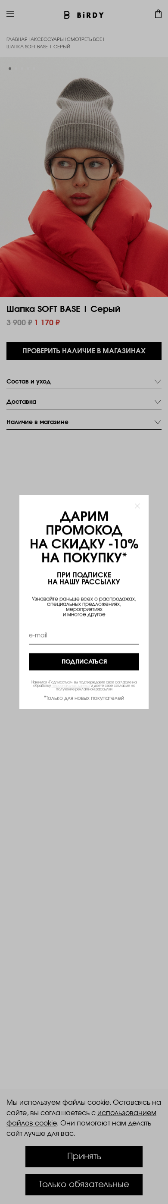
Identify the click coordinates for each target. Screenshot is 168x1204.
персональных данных (71, 686)
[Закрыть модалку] (137, 506)
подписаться (84, 662)
